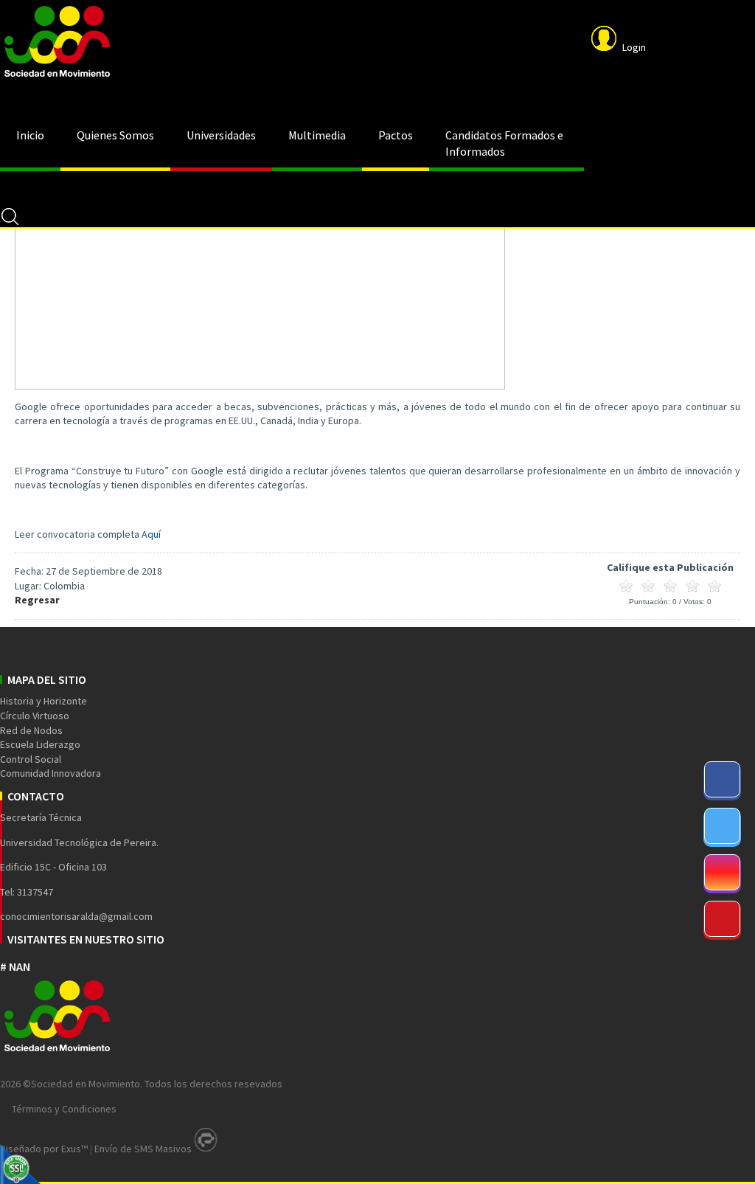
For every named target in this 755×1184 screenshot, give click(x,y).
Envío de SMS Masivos (143, 1148)
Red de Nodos (31, 730)
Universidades (221, 135)
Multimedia (317, 135)
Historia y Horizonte (43, 700)
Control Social (30, 759)
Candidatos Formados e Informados (504, 143)
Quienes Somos (115, 135)
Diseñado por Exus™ (44, 1148)
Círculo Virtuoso (34, 715)
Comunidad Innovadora (50, 773)
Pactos (395, 135)
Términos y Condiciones (64, 1108)
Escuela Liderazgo (40, 744)
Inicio (30, 135)
